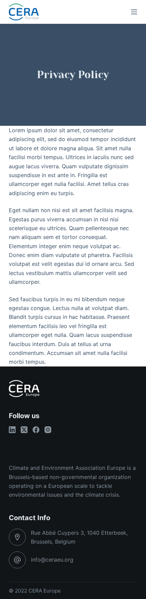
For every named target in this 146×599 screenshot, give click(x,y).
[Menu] (134, 12)
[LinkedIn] (12, 429)
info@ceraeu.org (52, 559)
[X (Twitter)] (24, 429)
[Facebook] (36, 429)
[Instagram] (47, 429)
